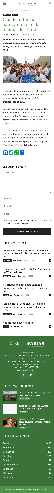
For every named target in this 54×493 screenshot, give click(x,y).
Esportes (7, 276)
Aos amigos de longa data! (18, 322)
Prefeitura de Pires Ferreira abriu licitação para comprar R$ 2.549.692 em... (34, 422)
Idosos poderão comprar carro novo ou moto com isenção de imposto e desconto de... (27, 253)
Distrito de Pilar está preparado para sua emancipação (34, 394)
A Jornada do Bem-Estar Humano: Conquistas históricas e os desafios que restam (25, 288)
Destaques (14, 10)
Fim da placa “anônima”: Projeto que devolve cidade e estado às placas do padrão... (24, 307)
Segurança (7, 314)
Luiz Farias (10, 34)
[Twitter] (31, 375)
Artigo (6, 326)
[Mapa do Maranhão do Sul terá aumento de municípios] (10, 409)
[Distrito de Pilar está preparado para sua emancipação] (10, 396)
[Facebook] (23, 375)
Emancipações (25, 398)
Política (15, 15)
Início (5, 10)
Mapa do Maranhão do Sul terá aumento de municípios (33, 407)
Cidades (22, 428)
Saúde (6, 295)
